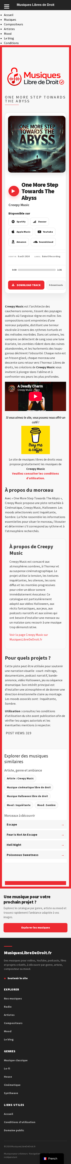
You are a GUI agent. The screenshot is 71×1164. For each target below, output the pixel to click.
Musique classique (16, 1060)
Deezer (42, 221)
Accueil (8, 15)
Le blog (9, 38)
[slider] (37, 270)
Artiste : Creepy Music (20, 778)
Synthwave (11, 1093)
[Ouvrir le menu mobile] (6, 6)
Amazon (21, 241)
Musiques (10, 19)
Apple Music (23, 231)
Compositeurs (13, 24)
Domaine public (14, 1130)
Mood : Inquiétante (19, 805)
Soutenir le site (17, 978)
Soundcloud (46, 241)
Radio (8, 1006)
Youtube (48, 231)
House (8, 1076)
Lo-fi (7, 1068)
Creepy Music (18, 205)
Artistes (9, 29)
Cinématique (12, 1085)
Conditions (11, 43)
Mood (7, 33)
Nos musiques (13, 998)
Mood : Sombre (46, 805)
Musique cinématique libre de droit (29, 787)
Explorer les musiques (35, 927)
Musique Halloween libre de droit (27, 796)
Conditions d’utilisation (19, 1122)
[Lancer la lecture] (13, 191)
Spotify (21, 221)
